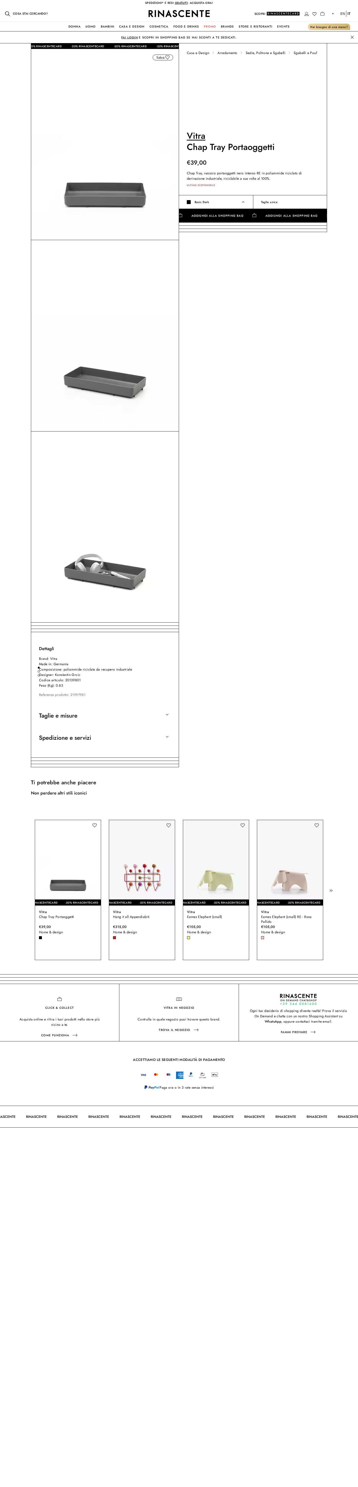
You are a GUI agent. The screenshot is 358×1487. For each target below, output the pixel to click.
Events (283, 26)
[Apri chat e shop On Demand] (298, 999)
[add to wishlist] (167, 57)
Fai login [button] (129, 37)
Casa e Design (132, 26)
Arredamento (227, 52)
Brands (227, 26)
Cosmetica (159, 26)
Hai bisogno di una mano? (329, 27)
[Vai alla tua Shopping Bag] (322, 14)
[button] (307, 14)
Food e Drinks (186, 26)
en (342, 14)
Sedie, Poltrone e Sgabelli (265, 52)
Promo (210, 26)
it (349, 14)
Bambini (107, 26)
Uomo (90, 26)
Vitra (196, 135)
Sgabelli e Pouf (305, 52)
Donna (74, 26)
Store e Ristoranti (255, 26)
